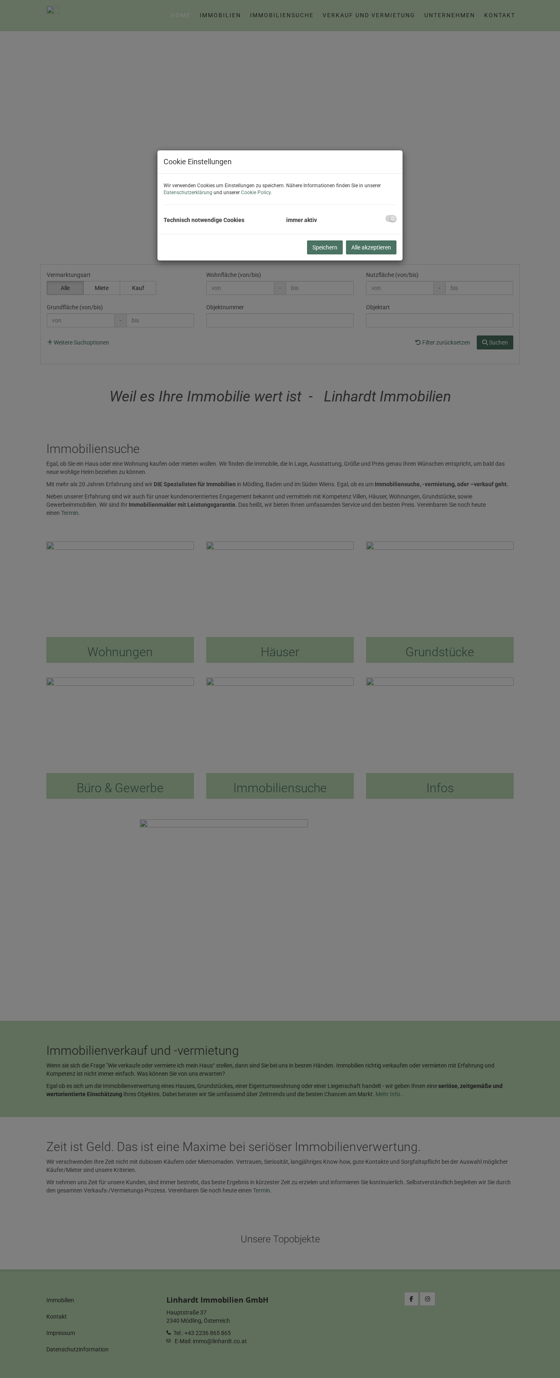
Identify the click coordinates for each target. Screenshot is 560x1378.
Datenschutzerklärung (188, 192)
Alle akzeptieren (371, 247)
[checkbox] (390, 218)
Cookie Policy (256, 192)
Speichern (324, 247)
